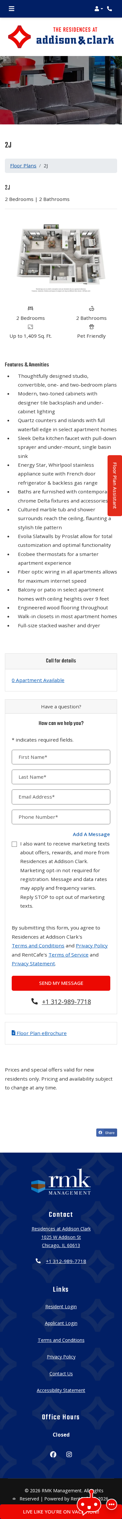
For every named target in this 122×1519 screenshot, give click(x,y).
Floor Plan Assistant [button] (115, 489)
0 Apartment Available (38, 680)
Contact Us (61, 1373)
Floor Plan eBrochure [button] (41, 1033)
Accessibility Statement (61, 1390)
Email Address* (37, 796)
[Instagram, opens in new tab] (69, 1455)
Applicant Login (61, 1323)
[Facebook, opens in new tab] (53, 1455)
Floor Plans (23, 165)
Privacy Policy (92, 945)
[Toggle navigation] (11, 9)
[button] (99, 9)
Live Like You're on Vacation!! (61, 1511)
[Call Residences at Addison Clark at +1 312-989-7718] (110, 9)
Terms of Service (68, 954)
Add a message (91, 834)
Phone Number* (38, 817)
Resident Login (61, 1306)
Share (109, 1132)
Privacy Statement (33, 963)
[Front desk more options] (111, 1504)
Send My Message (61, 983)
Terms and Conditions (38, 945)
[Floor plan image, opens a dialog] (61, 258)
